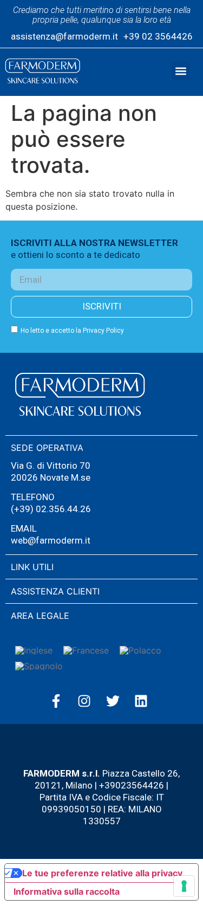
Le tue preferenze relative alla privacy (102, 873)
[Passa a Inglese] (34, 650)
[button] (180, 71)
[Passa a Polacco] (140, 650)
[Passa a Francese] (86, 650)
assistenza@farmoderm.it (64, 36)
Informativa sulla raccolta (67, 891)
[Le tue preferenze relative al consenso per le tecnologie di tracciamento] (184, 886)
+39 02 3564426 (158, 36)
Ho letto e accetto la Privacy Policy (72, 330)
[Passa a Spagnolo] (39, 666)
